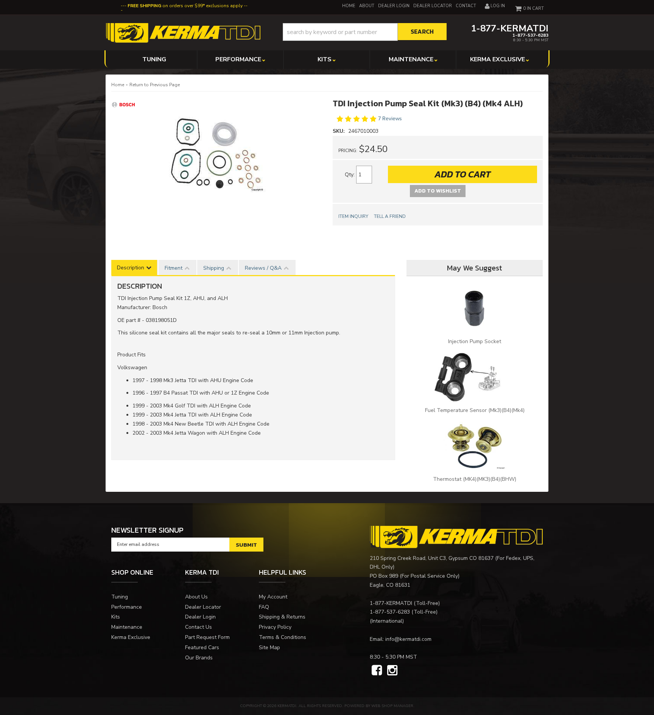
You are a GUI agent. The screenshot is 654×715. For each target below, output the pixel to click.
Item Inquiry (353, 216)
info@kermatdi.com (408, 639)
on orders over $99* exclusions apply (185, 6)
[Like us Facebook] (377, 671)
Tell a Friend (390, 216)
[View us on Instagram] (392, 671)
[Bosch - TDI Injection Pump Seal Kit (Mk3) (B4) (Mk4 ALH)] (124, 104)
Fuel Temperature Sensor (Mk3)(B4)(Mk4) (475, 410)
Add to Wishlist (437, 191)
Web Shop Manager (392, 706)
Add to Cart (462, 174)
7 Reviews (390, 118)
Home (117, 85)
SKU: (339, 131)
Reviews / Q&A (263, 268)
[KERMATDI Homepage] (183, 32)
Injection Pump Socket (474, 341)
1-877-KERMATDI (391, 603)
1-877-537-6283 (390, 612)
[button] (365, 32)
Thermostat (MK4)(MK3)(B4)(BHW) (474, 479)
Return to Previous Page (154, 85)
